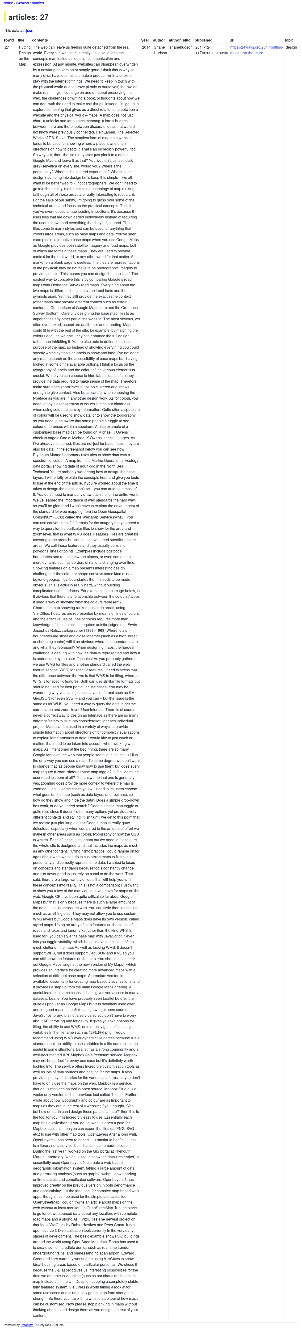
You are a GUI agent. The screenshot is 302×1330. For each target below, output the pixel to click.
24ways (22, 2)
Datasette (27, 1324)
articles (38, 2)
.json (29, 30)
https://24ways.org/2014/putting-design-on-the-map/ (256, 49)
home (8, 2)
